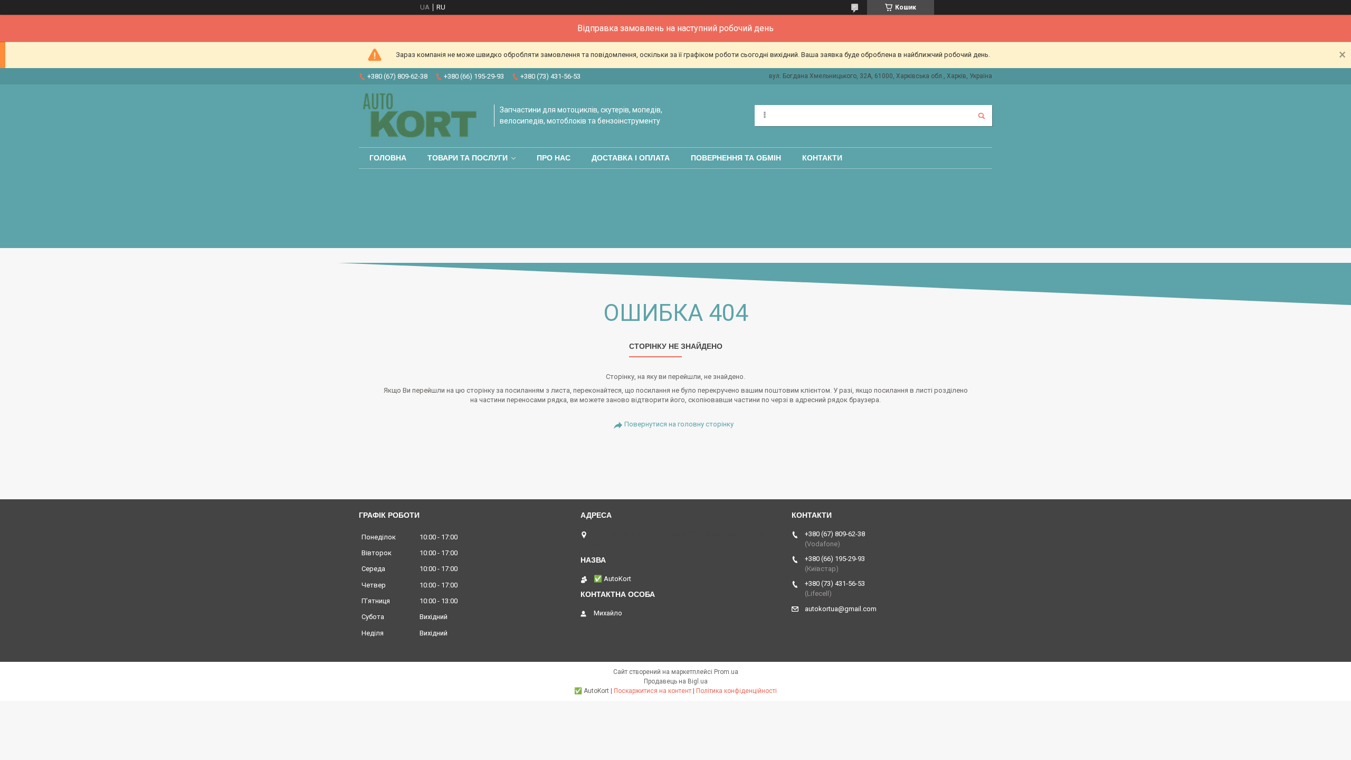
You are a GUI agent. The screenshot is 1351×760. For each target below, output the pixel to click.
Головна (387, 158)
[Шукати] (981, 115)
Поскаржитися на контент (652, 691)
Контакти (822, 158)
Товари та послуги (467, 158)
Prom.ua (726, 672)
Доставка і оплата (631, 158)
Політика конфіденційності (736, 691)
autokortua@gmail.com (841, 609)
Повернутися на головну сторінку (679, 424)
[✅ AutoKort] (421, 116)
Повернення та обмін (736, 158)
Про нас (553, 158)
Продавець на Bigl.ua (676, 681)
